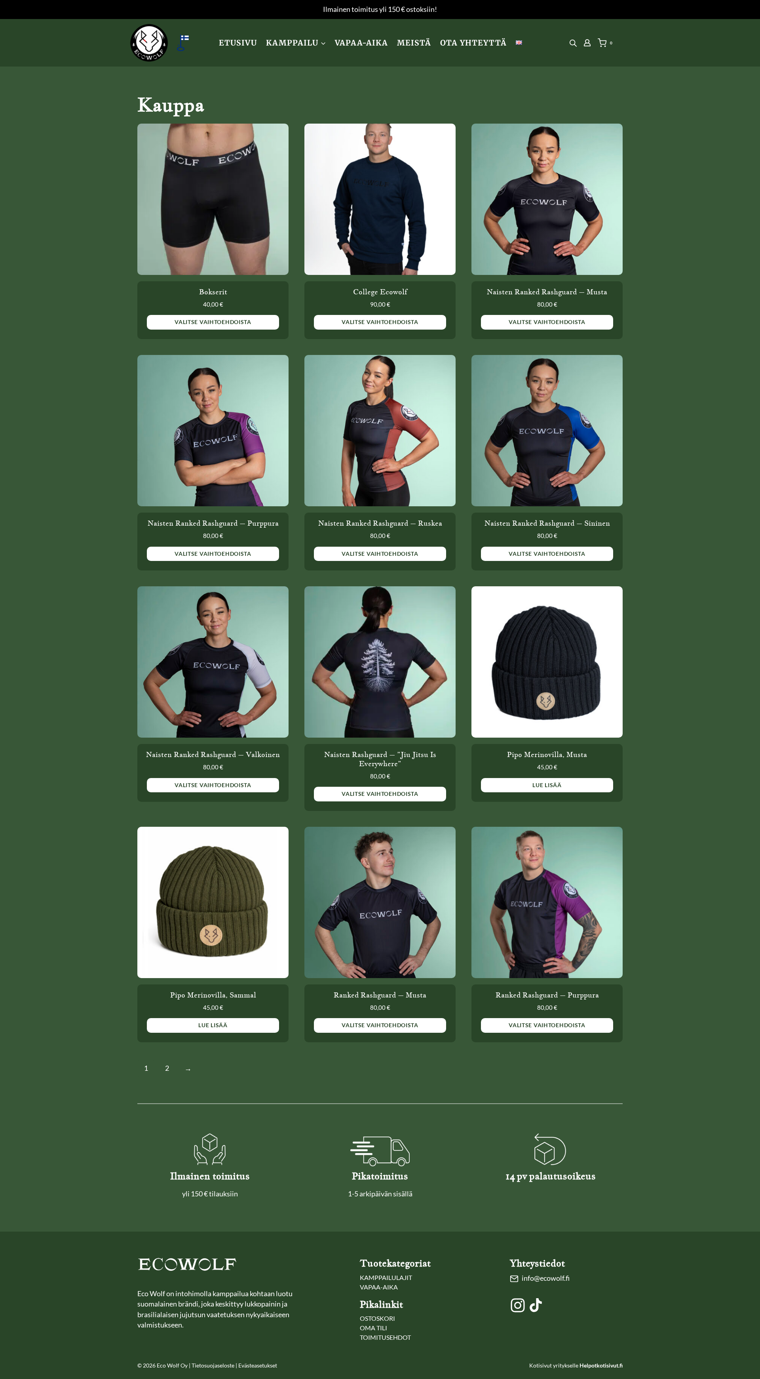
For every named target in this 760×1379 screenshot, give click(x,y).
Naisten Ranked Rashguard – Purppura (213, 523)
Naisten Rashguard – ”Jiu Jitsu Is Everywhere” (380, 759)
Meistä (414, 43)
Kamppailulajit (386, 1277)
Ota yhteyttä (473, 43)
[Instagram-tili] (518, 1305)
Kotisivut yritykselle (576, 1365)
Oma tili (373, 1327)
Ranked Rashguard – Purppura (547, 995)
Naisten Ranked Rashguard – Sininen (547, 523)
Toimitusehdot (385, 1337)
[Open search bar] (573, 42)
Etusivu (238, 43)
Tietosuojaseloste (213, 1365)
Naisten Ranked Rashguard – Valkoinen (213, 754)
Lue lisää (546, 785)
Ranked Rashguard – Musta (380, 995)
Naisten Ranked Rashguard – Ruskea (380, 523)
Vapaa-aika (361, 43)
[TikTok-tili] (536, 1305)
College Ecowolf (380, 292)
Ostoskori (377, 1318)
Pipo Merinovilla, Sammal (213, 995)
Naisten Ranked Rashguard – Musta (547, 292)
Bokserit (213, 292)
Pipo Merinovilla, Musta (547, 754)
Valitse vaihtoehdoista (213, 322)
